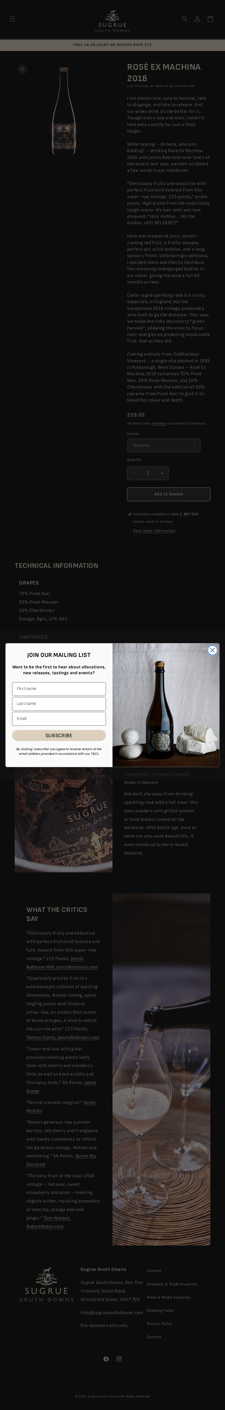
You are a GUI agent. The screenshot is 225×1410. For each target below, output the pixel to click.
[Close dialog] (212, 650)
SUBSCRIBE (59, 735)
